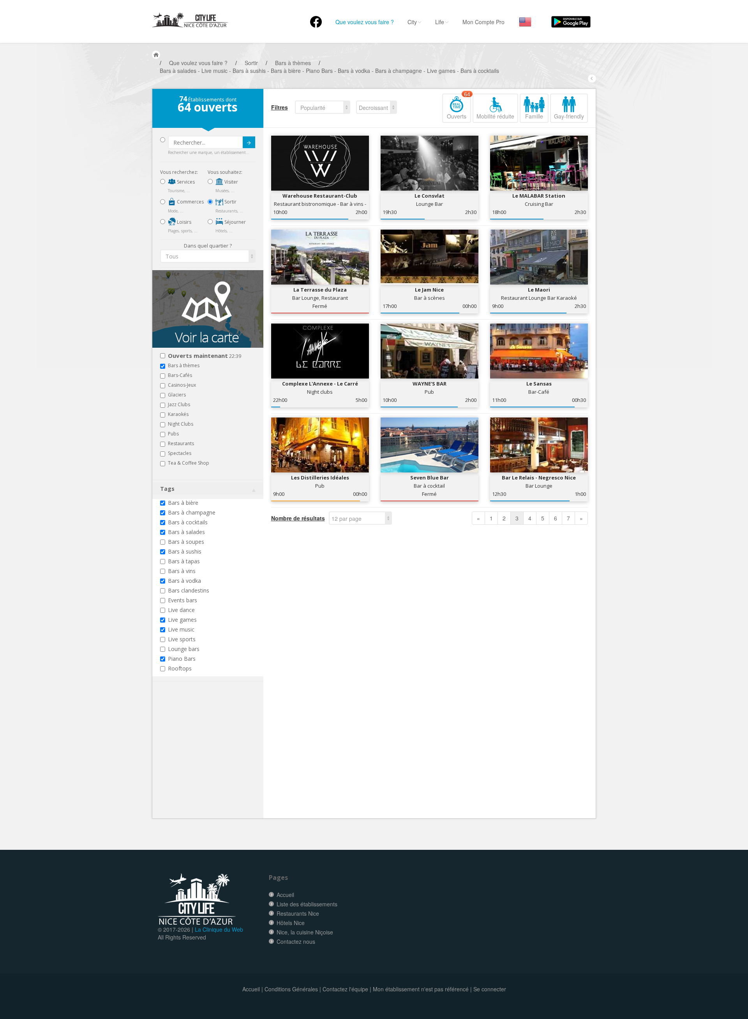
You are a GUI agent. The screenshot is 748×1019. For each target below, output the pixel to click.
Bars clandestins (188, 590)
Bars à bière (183, 502)
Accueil (285, 895)
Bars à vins (182, 571)
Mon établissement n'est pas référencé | (422, 989)
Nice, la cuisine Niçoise (305, 932)
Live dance (181, 610)
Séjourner (234, 222)
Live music (181, 629)
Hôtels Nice (291, 923)
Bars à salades (186, 532)
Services (185, 182)
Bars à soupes (186, 541)
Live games (182, 619)
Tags (167, 488)
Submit (249, 142)
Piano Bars (182, 658)
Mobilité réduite (495, 116)
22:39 (204, 356)
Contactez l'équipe (345, 989)
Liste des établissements (307, 904)
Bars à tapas (184, 561)
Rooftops (180, 668)
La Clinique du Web (219, 929)
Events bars (182, 600)
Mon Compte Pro (483, 22)
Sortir (229, 201)
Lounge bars (183, 649)
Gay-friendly (569, 116)
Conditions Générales (291, 989)
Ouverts (458, 107)
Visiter (230, 182)
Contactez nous (296, 941)
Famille (534, 116)
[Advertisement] (207, 761)
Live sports (182, 639)
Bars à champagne (191, 512)
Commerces (190, 201)
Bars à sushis (184, 551)
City (412, 22)
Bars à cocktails (188, 522)
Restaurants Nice (298, 913)
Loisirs (183, 222)
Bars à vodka (184, 580)
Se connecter (489, 989)
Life (439, 22)
